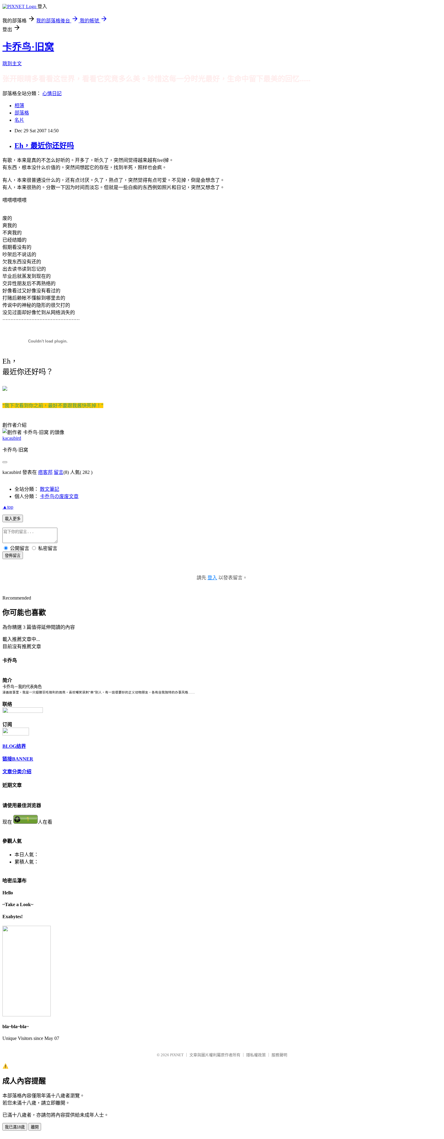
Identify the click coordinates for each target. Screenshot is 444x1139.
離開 (35, 1127)
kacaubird (11, 438)
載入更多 (13, 518)
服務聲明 (279, 1055)
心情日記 (52, 93)
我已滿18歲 (15, 1127)
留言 (58, 472)
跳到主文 (12, 63)
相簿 (19, 105)
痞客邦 (45, 472)
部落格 (21, 112)
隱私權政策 (256, 1055)
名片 (19, 120)
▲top (7, 507)
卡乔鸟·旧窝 (28, 46)
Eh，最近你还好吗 (44, 146)
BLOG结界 (14, 746)
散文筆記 (49, 489)
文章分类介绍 (16, 771)
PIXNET (177, 1055)
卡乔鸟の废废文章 (59, 496)
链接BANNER (17, 758)
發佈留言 (13, 555)
